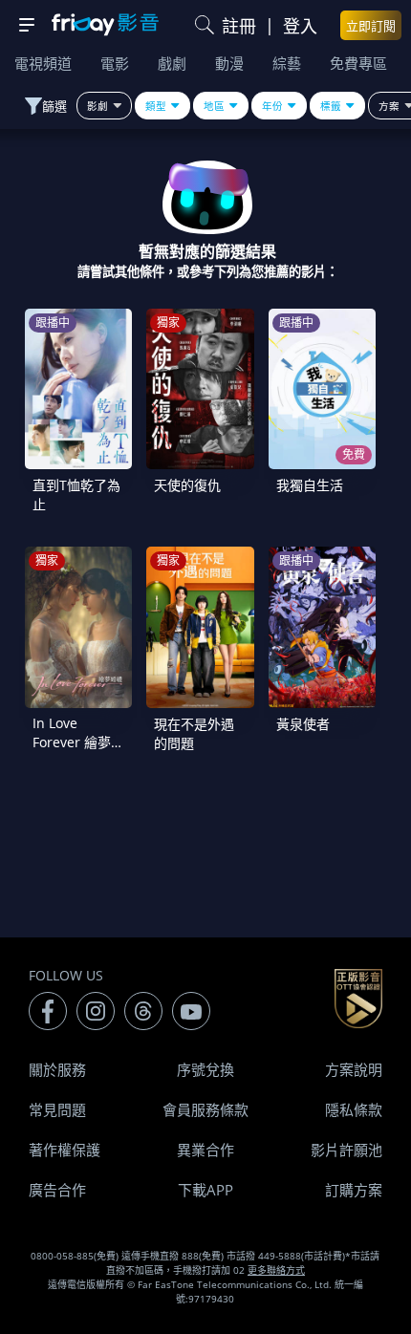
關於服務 (57, 1069)
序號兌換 (205, 1069)
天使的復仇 (187, 485)
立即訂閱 (371, 25)
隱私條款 (353, 1109)
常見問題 (57, 1109)
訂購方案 (353, 1189)
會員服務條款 (205, 1109)
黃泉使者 (303, 724)
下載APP (205, 1189)
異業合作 (205, 1149)
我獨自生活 (309, 485)
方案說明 (353, 1069)
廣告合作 (57, 1189)
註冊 (239, 25)
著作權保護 (64, 1149)
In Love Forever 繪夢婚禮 (78, 742)
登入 (300, 25)
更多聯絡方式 (276, 1270)
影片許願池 (346, 1149)
